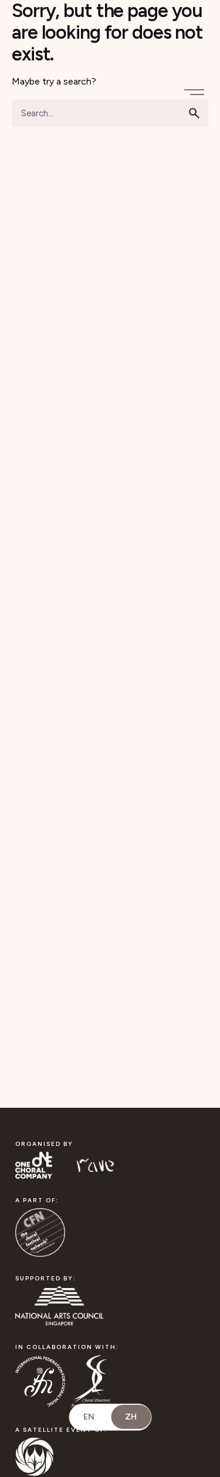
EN (88, 1417)
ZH (131, 1417)
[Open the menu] (196, 88)
